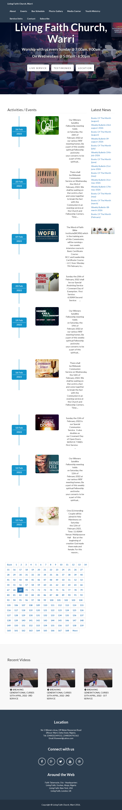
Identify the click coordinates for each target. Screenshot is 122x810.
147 (74, 620)
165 (45, 630)
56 (20, 585)
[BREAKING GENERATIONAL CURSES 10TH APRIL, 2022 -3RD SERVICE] (24, 678)
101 (59, 600)
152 (30, 625)
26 (75, 569)
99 (45, 600)
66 (81, 585)
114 (74, 605)
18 (26, 569)
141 (30, 620)
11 (67, 564)
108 (30, 605)
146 (67, 620)
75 (57, 590)
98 (38, 600)
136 (74, 615)
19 (32, 569)
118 (23, 610)
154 (45, 625)
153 (38, 625)
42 (14, 580)
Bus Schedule (38, 11)
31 (26, 574)
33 (38, 574)
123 (60, 610)
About (13, 11)
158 (74, 625)
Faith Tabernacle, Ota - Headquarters (61, 782)
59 (38, 585)
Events (23, 11)
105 (9, 605)
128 (16, 615)
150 (16, 625)
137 (81, 615)
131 (38, 615)
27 (81, 569)
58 (32, 585)
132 (45, 615)
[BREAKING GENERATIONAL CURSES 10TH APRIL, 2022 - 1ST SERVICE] (98, 678)
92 (81, 595)
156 (60, 625)
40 (81, 574)
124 (67, 610)
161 (16, 630)
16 (14, 569)
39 (75, 574)
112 (60, 605)
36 (57, 574)
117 (16, 610)
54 (8, 585)
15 (8, 569)
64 (69, 585)
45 (32, 580)
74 (51, 590)
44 (26, 580)
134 (60, 615)
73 (45, 590)
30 (20, 574)
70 (26, 590)
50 (63, 580)
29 (14, 574)
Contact (31, 18)
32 (32, 574)
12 (73, 564)
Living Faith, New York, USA (61, 788)
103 (73, 600)
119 (30, 610)
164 (38, 630)
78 (75, 590)
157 (67, 625)
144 (52, 620)
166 (52, 630)
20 (38, 569)
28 (8, 574)
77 (69, 590)
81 (14, 595)
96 (26, 600)
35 (51, 574)
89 (63, 595)
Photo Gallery (56, 11)
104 (80, 600)
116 (9, 610)
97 (32, 600)
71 (32, 590)
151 (23, 625)
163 (30, 630)
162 (23, 630)
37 (63, 574)
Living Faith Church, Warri (20, 3)
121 (45, 610)
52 (75, 580)
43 (20, 580)
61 (51, 585)
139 (16, 620)
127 (9, 615)
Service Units (16, 18)
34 (45, 574)
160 (9, 630)
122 (52, 610)
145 (60, 620)
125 (74, 610)
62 (57, 585)
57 (26, 585)
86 (45, 595)
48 (51, 580)
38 (69, 574)
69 (20, 590)
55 (14, 585)
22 (51, 569)
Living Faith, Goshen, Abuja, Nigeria (61, 785)
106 (16, 605)
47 (45, 580)
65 (75, 585)
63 (63, 585)
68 (14, 590)
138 (9, 620)
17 (20, 569)
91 (75, 595)
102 (66, 600)
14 (85, 564)
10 (61, 564)
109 (38, 605)
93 (8, 600)
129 (23, 615)
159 (81, 625)
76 (63, 590)
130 (30, 615)
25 (69, 569)
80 (8, 595)
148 (81, 620)
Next (75, 630)
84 (32, 595)
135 (67, 615)
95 (20, 600)
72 (38, 590)
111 (52, 605)
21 (45, 569)
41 (8, 580)
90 (69, 595)
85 (38, 595)
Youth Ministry (92, 11)
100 (51, 600)
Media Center (74, 11)
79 (81, 590)
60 (45, 585)
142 (38, 620)
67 (8, 590)
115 (81, 605)
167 (60, 630)
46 (38, 580)
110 (45, 605)
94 (14, 600)
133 (52, 615)
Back (9, 564)
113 (67, 605)
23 (57, 569)
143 (45, 620)
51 (69, 580)
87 (51, 595)
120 (38, 610)
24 (63, 569)
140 (23, 620)
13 (79, 564)
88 (57, 595)
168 (67, 630)
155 (52, 625)
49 (57, 580)
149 (9, 625)
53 (81, 580)
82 (20, 595)
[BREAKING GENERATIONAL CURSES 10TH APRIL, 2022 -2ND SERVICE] (61, 678)
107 (23, 605)
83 (26, 595)
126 (81, 610)
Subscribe (44, 18)
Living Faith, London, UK (61, 791)
